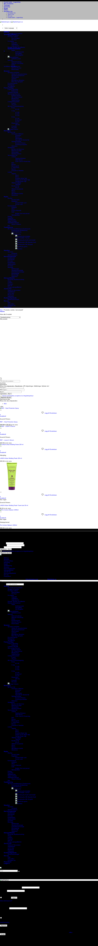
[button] (4, 51)
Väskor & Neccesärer (14, 290)
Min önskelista (8, 3)
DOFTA (10, 285)
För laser (10, 265)
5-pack (13, 103)
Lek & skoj (11, 293)
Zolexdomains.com (32, 579)
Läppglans (14, 44)
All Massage (15, 268)
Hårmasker (18, 138)
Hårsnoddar (15, 152)
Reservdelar (15, 69)
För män (10, 261)
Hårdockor (14, 195)
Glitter (13, 50)
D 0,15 (17, 121)
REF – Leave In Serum (7, 440)
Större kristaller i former (22, 238)
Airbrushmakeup (16, 62)
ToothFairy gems (22, 246)
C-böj (13, 111)
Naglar (6, 196)
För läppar (11, 595)
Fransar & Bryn (9, 88)
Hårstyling (7, 130)
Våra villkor (11, 304)
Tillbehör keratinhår (17, 189)
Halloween (11, 296)
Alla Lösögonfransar (14, 94)
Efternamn (3, 390)
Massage (10, 267)
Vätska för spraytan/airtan (19, 74)
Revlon (13, 164)
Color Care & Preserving (22, 161)
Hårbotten (14, 146)
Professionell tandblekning (19, 230)
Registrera (3, 925)
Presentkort (7, 307)
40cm (17, 175)
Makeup (6, 32)
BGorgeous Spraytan (17, 80)
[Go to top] (1, 581)
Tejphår (13, 173)
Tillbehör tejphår (16, 183)
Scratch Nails (15, 199)
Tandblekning (8, 227)
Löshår (10, 172)
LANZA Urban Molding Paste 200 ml (11, 458)
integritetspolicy (4, 922)
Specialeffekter (14, 57)
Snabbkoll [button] (3, 416)
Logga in (14, 897)
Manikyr (10, 198)
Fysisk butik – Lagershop (12, 2)
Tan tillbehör (11, 86)
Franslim (14, 126)
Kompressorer (15, 66)
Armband (14, 253)
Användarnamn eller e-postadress (10, 887)
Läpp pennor (15, 46)
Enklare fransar (16, 95)
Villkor (6, 10)
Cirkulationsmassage (17, 272)
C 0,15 (17, 115)
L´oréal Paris (15, 167)
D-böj (13, 117)
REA (5, 403)
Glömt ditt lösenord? (6, 901)
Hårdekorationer (16, 153)
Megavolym (14, 123)
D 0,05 (17, 118)
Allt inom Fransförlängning (16, 106)
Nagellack (14, 201)
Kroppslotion (11, 262)
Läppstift (14, 597)
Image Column (14, 684)
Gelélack (14, 207)
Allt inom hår (11, 132)
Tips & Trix (11, 14)
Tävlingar (7, 5)
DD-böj (17, 124)
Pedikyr (10, 216)
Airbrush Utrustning (17, 63)
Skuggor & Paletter (13, 35)
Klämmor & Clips (16, 150)
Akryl (12, 209)
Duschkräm (11, 259)
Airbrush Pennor (16, 68)
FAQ (9, 302)
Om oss (10, 16)
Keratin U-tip (15, 186)
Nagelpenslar (12, 219)
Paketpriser (11, 85)
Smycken (7, 250)
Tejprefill (17, 184)
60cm (17, 176)
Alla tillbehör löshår (17, 193)
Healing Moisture (20, 158)
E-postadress (4, 908)
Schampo (18, 135)
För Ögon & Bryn (13, 590)
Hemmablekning (16, 232)
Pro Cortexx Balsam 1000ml (8, 525)
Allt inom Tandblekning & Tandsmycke (19, 229)
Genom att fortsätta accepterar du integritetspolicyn (17, 395)
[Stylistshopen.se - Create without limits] (11, 22)
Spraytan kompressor (17, 75)
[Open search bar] (1, 379)
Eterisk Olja (14, 275)
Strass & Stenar (16, 224)
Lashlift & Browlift (13, 92)
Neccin (13, 169)
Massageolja (15, 273)
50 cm (17, 187)
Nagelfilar (10, 218)
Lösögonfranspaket (13, 101)
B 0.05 (17, 109)
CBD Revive (19, 160)
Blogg (6, 8)
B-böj (13, 108)
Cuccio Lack (19, 204)
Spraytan (7, 71)
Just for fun (7, 288)
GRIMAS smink (16, 58)
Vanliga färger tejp (20, 181)
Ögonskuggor (15, 38)
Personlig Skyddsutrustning (16, 279)
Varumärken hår (12, 155)
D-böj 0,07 (18, 120)
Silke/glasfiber (15, 215)
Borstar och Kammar (17, 149)
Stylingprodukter (16, 141)
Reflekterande (19, 52)
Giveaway (7, 6)
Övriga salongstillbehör (15, 287)
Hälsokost (14, 276)
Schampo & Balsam (17, 134)
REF (12, 163)
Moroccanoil (15, 166)
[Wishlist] (1, 428)
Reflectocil (14, 91)
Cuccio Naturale (16, 210)
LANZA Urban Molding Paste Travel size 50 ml (14, 505)
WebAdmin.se (51, 579)
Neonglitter (18, 53)
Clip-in (13, 192)
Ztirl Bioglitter (19, 55)
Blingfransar (15, 98)
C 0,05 (17, 112)
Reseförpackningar (13, 299)
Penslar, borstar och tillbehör (16, 47)
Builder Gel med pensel (22, 213)
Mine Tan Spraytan (17, 81)
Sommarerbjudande (10, 298)
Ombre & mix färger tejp (22, 180)
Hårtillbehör (11, 147)
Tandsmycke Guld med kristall (26, 240)
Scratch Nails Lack (21, 203)
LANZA (13, 157)
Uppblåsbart (11, 291)
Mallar (13, 65)
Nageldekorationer (13, 222)
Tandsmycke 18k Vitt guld (25, 244)
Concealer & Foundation (15, 33)
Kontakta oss (8, 11)
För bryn (14, 594)
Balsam (17, 137)
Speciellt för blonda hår (22, 140)
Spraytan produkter (13, 72)
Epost (1, 392)
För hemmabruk (12, 83)
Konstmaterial (12, 206)
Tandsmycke (17, 234)
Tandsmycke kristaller (23, 236)
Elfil (9, 225)
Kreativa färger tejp (21, 178)
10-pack (13, 104)
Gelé (12, 212)
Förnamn (3, 388)
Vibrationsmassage (17, 270)
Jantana (13, 78)
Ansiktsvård (11, 258)
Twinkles (19, 249)
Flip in (13, 190)
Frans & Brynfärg (13, 89)
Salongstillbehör (9, 278)
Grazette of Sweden (17, 170)
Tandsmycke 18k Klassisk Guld (26, 242)
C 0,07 (17, 114)
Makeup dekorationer (14, 49)
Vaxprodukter (12, 264)
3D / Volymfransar (16, 97)
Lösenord (3, 891)
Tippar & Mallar (12, 221)
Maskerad (11, 295)
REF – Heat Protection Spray (9, 422)
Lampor (10, 282)
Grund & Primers (20, 143)
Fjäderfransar (15, 100)
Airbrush (10, 614)
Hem (1, 310)
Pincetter (14, 127)
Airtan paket (15, 77)
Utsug (9, 281)
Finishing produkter (21, 144)
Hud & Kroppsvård (10, 256)
